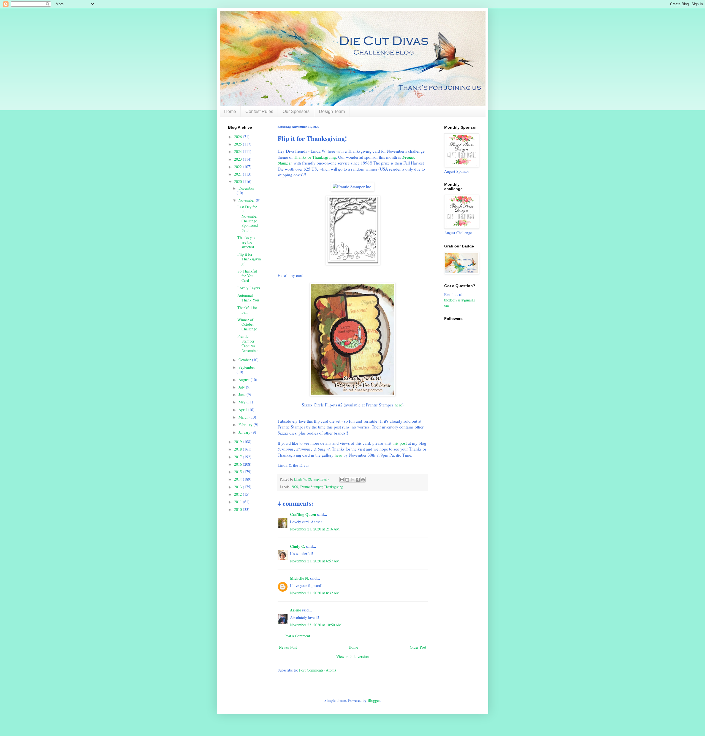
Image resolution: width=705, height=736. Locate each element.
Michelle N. (299, 578)
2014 (238, 479)
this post (399, 443)
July (242, 387)
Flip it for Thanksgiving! (249, 259)
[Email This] (342, 479)
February (246, 424)
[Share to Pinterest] (363, 479)
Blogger (374, 700)
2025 (238, 144)
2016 (238, 464)
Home (230, 111)
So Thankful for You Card (247, 275)
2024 (238, 151)
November (247, 200)
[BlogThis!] (347, 479)
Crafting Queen (303, 514)
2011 (238, 501)
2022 (238, 166)
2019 (238, 441)
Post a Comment (297, 635)
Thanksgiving (333, 486)
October (245, 359)
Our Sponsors (296, 111)
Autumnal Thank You (248, 298)
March (244, 417)
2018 (238, 449)
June (242, 394)
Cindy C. (297, 546)
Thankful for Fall (247, 310)
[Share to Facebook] (357, 479)
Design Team (332, 111)
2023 (238, 159)
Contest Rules (259, 111)
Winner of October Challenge (247, 324)
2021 (238, 174)
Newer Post (288, 647)
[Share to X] (352, 479)
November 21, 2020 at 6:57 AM (315, 561)
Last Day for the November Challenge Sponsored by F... (247, 218)
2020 (294, 486)
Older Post (418, 647)
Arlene (295, 610)
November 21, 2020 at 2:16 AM (315, 529)
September (246, 367)
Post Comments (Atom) (317, 670)
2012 (238, 494)
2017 (238, 456)
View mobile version (352, 656)
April (243, 409)
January (244, 432)
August (244, 379)
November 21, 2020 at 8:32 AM (315, 592)
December (246, 188)
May (242, 402)
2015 (238, 471)
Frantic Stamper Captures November (247, 343)
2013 (238, 486)
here (398, 405)
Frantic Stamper (311, 486)
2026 (238, 136)
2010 (238, 509)
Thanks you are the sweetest (246, 242)
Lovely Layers (248, 287)
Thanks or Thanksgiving (315, 157)
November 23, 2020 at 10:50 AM (315, 624)
